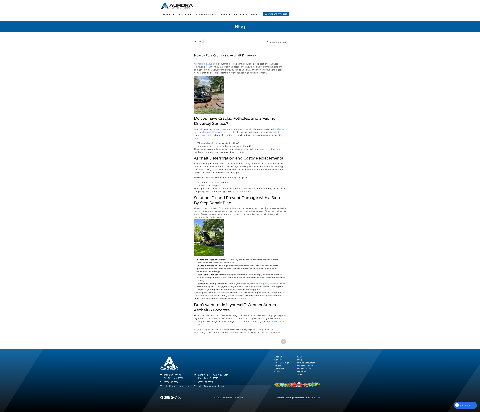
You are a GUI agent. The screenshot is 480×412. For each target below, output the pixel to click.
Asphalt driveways (203, 64)
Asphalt (278, 357)
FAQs (299, 357)
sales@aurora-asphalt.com (177, 386)
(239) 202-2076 (205, 382)
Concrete (279, 360)
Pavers (277, 366)
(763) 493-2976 (171, 382)
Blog (240, 26)
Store (254, 14)
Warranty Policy (305, 366)
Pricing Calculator (306, 363)
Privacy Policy (304, 369)
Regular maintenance (205, 295)
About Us (279, 369)
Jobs (299, 375)
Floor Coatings (281, 363)
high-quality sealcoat (267, 283)
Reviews (301, 372)
